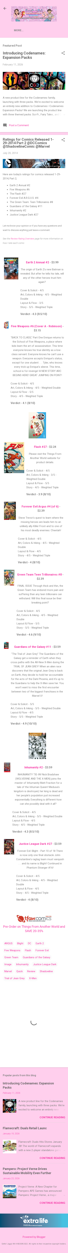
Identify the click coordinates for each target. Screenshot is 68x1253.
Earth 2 (40, 943)
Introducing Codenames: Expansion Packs (24, 55)
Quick (19, 971)
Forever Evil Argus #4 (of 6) (40, 506)
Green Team (11, 957)
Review (31, 971)
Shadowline (46, 971)
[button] (63, 53)
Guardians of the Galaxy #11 (32, 646)
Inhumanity (22, 964)
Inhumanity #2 (33, 767)
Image (8, 964)
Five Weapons (12, 950)
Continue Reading (52, 1117)
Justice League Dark (44, 964)
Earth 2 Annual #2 (37, 262)
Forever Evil (42, 950)
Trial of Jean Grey (14, 978)
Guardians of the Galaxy (36, 957)
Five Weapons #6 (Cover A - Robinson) (36, 326)
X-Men (33, 978)
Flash (28, 950)
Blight (20, 943)
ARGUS (8, 943)
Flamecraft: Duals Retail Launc (25, 1128)
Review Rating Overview (22, 238)
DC (29, 943)
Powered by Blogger (34, 1237)
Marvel (8, 971)
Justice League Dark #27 (35, 844)
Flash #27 (40, 446)
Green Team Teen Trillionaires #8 (39, 574)
